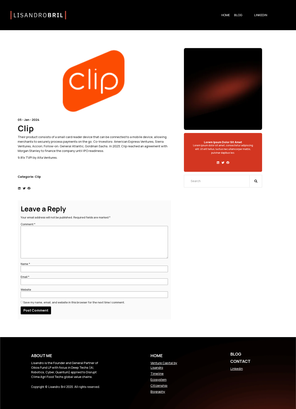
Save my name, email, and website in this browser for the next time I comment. (74, 302)
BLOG (235, 354)
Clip (38, 177)
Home (225, 15)
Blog (238, 15)
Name (25, 263)
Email (25, 276)
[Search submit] (256, 181)
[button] (19, 188)
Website (26, 289)
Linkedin (260, 15)
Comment (28, 224)
